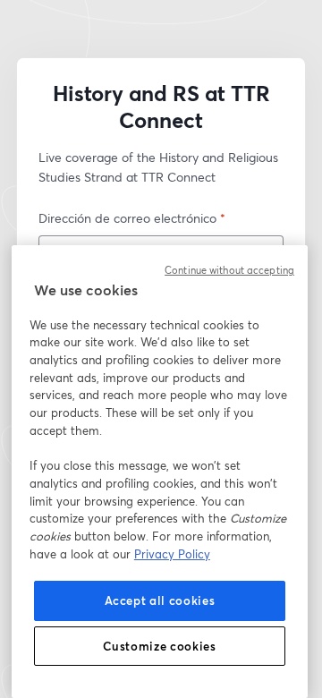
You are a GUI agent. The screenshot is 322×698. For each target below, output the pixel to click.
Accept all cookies (160, 600)
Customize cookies (159, 646)
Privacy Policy (172, 554)
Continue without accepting (229, 270)
